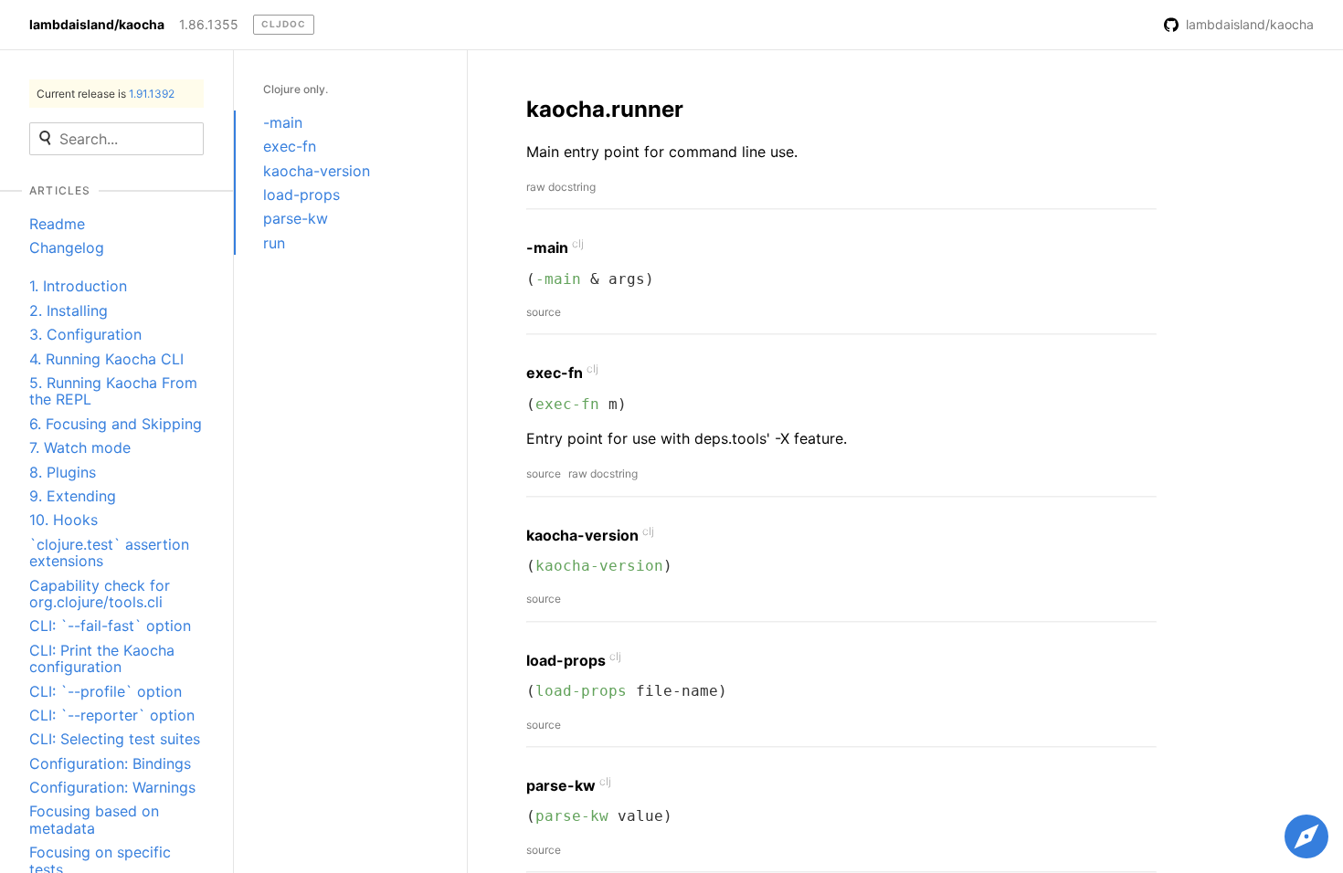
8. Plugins (62, 472)
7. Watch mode (80, 447)
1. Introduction (78, 286)
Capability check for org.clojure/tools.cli (99, 593)
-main (282, 122)
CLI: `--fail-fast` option (110, 625)
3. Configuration (85, 334)
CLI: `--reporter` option (112, 715)
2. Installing (68, 310)
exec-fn (289, 146)
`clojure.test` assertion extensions (109, 552)
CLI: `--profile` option (105, 691)
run (274, 243)
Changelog (66, 247)
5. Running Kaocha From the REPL (113, 390)
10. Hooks (63, 519)
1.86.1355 (208, 24)
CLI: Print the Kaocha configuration (101, 658)
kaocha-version (316, 171)
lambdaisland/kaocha (96, 24)
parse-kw (295, 218)
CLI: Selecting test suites (114, 739)
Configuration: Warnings (112, 787)
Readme (57, 224)
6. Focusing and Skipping (115, 424)
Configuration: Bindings (110, 763)
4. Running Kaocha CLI (106, 359)
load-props (301, 194)
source (543, 312)
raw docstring (561, 187)
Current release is (105, 93)
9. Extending (72, 496)
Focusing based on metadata (94, 819)
